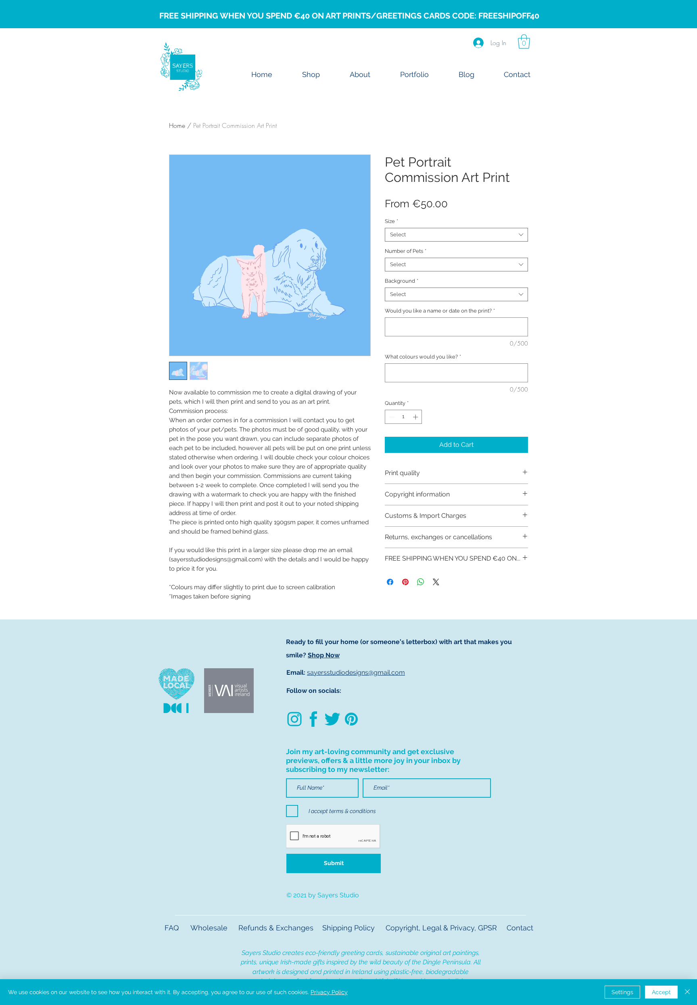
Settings (622, 992)
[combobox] (456, 235)
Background (401, 281)
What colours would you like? (423, 357)
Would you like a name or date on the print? (440, 311)
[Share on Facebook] (390, 582)
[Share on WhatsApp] (421, 582)
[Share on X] (436, 582)
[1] (332, 719)
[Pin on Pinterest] (405, 582)
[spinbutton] (403, 417)
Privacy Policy (329, 992)
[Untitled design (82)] (294, 719)
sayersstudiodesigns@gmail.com (356, 672)
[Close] (687, 992)
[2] (313, 719)
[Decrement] (391, 417)
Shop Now (324, 655)
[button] (524, 41)
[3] (351, 719)
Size (391, 221)
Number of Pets (405, 251)
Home (177, 125)
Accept (661, 992)
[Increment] (416, 417)
